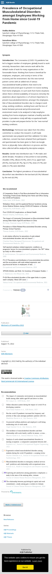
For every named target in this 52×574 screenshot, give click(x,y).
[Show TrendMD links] (48, 290)
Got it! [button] (25, 567)
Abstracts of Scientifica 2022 (12, 325)
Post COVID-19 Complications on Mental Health (20, 212)
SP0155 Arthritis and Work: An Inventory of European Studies (24, 271)
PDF (27, 333)
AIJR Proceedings (10, 530)
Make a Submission (13, 505)
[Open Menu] (2, 2)
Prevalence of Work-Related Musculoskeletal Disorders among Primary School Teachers (25, 228)
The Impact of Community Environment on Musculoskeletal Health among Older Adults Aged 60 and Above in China (26, 219)
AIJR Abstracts (7, 354)
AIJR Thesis (8, 537)
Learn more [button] (37, 561)
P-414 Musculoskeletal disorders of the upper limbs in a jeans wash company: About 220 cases (24, 279)
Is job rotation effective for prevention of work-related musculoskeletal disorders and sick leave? (21, 237)
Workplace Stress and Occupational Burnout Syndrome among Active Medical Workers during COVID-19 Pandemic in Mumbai (25, 205)
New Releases (9, 519)
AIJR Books (10, 2)
